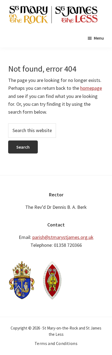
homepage (91, 88)
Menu (99, 38)
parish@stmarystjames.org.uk (63, 237)
